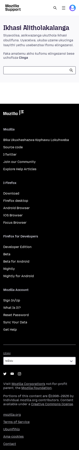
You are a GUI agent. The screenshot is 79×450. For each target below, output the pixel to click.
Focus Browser (15, 222)
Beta (6, 254)
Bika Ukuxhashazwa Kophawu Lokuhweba (36, 140)
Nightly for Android (18, 276)
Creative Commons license (52, 404)
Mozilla (13, 113)
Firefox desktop (15, 201)
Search (55, 8)
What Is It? (12, 308)
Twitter (4, 373)
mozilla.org (12, 415)
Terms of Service (16, 422)
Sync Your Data (15, 322)
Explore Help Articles (19, 169)
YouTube (12, 373)
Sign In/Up (11, 300)
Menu (63, 8)
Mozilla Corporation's (28, 384)
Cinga (71, 70)
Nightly (9, 269)
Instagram (19, 373)
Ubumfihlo (11, 429)
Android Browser (16, 208)
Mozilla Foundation (36, 388)
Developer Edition (17, 247)
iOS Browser (13, 215)
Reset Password (16, 315)
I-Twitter (10, 154)
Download (11, 193)
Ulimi (7, 353)
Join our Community (19, 162)
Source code (13, 147)
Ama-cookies (13, 436)
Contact (9, 444)
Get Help (10, 329)
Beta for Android (16, 261)
